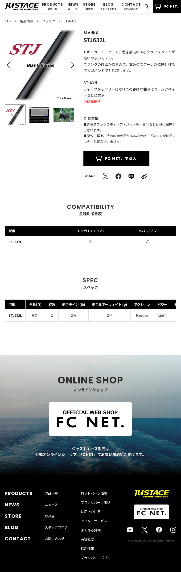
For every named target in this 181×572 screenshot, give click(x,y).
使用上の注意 (91, 511)
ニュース (51, 504)
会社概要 (87, 539)
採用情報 (87, 548)
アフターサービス (94, 520)
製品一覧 (51, 493)
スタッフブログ (56, 527)
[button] (8, 65)
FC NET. (171, 6)
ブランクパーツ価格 (95, 502)
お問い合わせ (55, 538)
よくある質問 (91, 530)
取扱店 (50, 515)
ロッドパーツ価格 (94, 493)
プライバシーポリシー (97, 557)
